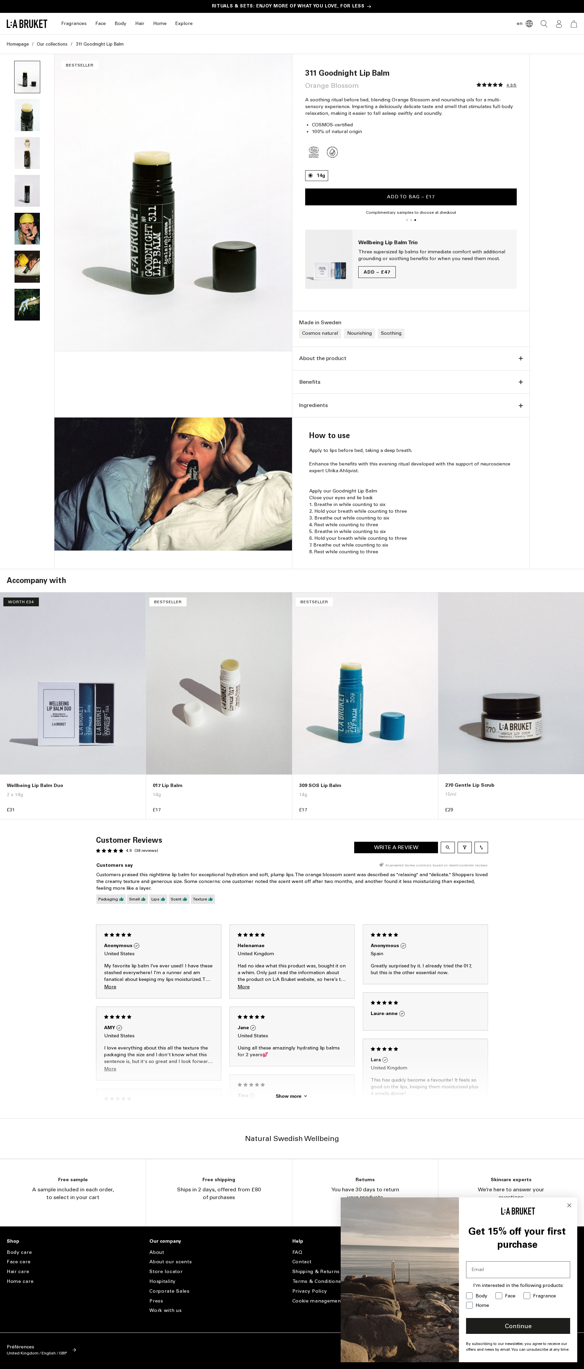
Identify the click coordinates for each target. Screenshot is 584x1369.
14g (321, 175)
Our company (165, 1241)
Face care (18, 1262)
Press (156, 1301)
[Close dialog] (569, 1205)
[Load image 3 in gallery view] (27, 153)
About (156, 1252)
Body (120, 23)
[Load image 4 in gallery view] (27, 191)
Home (160, 23)
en (519, 23)
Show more (288, 1096)
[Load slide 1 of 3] (407, 220)
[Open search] (448, 847)
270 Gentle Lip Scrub (469, 785)
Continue (518, 1326)
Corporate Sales (169, 1291)
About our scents (170, 1262)
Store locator (165, 1271)
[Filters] (465, 847)
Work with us (165, 1310)
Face (100, 23)
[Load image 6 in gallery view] (27, 266)
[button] (74, 23)
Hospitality (162, 1281)
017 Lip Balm (167, 785)
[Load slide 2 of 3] (411, 220)
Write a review (396, 847)
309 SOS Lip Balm (320, 785)
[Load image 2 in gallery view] (27, 115)
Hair (139, 23)
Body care (19, 1252)
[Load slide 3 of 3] (415, 220)
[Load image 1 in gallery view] (27, 77)
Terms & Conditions (316, 1281)
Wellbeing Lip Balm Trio (388, 242)
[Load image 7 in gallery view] (27, 304)
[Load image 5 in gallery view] (27, 228)
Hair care (18, 1271)
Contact (302, 1262)
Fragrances (74, 23)
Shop (13, 1241)
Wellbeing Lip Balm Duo (35, 785)
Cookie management (317, 1301)
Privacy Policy (309, 1291)
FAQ (297, 1252)
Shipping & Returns (316, 1271)
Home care (20, 1281)
